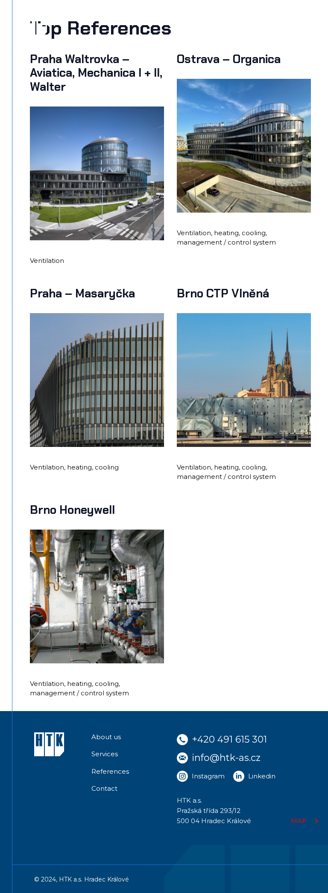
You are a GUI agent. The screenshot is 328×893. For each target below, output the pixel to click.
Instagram (208, 776)
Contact (104, 788)
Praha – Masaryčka (82, 293)
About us (106, 737)
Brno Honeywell (72, 509)
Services (104, 754)
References (110, 771)
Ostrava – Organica (229, 59)
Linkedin (261, 776)
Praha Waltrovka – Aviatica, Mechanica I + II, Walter (96, 73)
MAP (299, 821)
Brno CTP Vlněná (223, 293)
